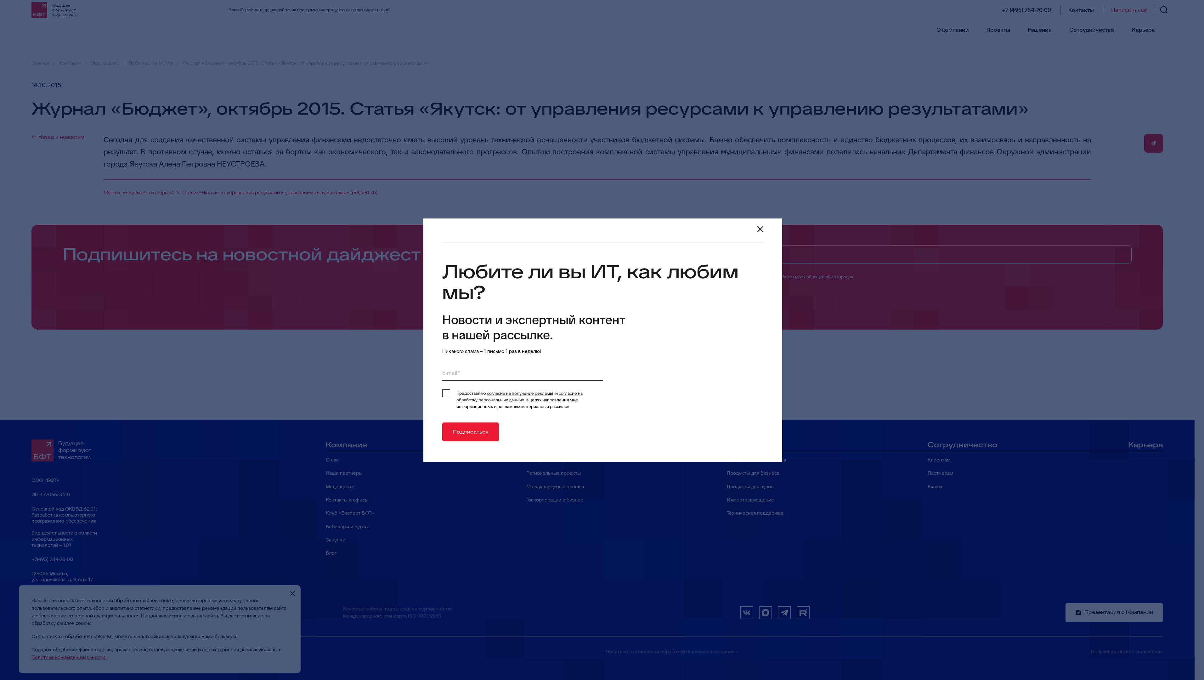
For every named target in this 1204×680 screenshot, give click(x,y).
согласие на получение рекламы (520, 393)
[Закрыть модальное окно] (760, 229)
